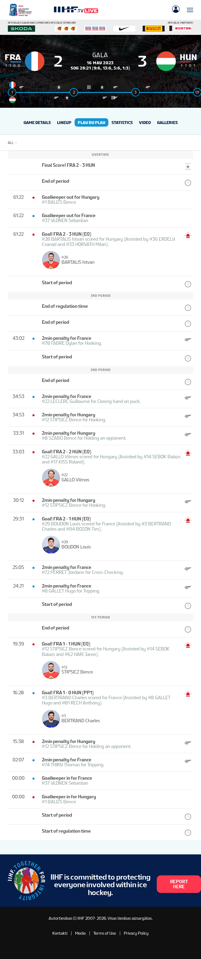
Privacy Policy (136, 933)
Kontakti (59, 933)
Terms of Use (104, 933)
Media (80, 933)
